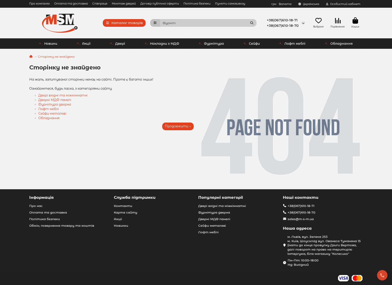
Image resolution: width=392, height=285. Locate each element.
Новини (50, 44)
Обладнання (341, 44)
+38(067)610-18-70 (283, 25)
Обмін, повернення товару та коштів (61, 225)
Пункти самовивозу (230, 3)
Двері (120, 44)
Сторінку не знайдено (56, 56)
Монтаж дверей (124, 3)
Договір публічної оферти (159, 3)
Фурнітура (214, 44)
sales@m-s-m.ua (301, 219)
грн (281, 4)
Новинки (121, 225)
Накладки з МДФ (164, 44)
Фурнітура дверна (54, 104)
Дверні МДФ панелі (54, 100)
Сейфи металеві (52, 113)
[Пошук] (251, 23)
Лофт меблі (294, 44)
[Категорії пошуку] (155, 23)
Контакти (123, 206)
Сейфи (254, 44)
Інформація (41, 197)
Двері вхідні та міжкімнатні (63, 95)
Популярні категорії (220, 197)
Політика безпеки (197, 3)
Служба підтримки (134, 197)
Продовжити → (178, 126)
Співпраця (99, 3)
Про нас (36, 206)
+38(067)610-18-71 (282, 20)
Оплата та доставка (71, 3)
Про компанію (39, 3)
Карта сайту (125, 212)
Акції (86, 44)
